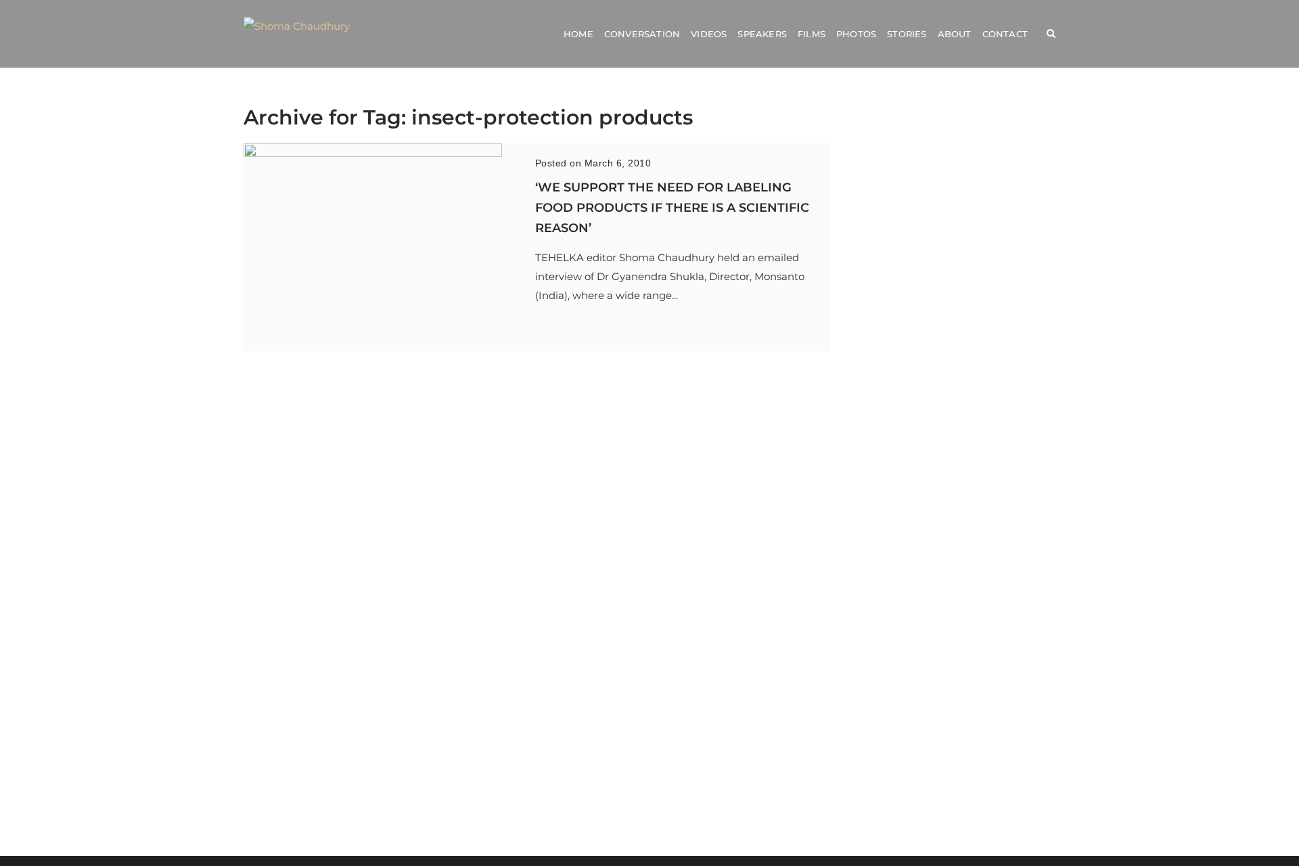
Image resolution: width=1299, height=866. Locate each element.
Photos (856, 33)
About (955, 33)
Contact (1005, 33)
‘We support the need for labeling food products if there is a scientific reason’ (672, 207)
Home (578, 33)
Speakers (762, 33)
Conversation (642, 33)
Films (811, 33)
